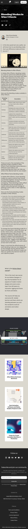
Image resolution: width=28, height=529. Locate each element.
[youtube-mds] (19, 457)
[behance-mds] (12, 457)
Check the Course (14, 342)
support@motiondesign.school (14, 496)
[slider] (8, 66)
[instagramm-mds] (6, 457)
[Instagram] (6, 39)
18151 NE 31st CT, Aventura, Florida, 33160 (14, 498)
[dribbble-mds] (22, 457)
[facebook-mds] (9, 457)
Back (5, 10)
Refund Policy (14, 517)
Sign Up (23, 2)
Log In (16, 2)
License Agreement (14, 515)
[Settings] (23, 67)
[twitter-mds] (15, 457)
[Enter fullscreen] (26, 67)
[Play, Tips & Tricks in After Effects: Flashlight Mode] (2, 67)
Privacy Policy (14, 512)
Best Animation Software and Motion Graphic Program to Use (14, 407)
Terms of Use (22, 484)
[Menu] (2, 2)
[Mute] (18, 67)
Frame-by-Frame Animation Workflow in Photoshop (14, 437)
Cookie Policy (14, 520)
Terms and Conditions (14, 510)
